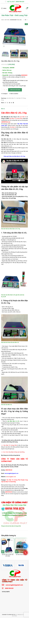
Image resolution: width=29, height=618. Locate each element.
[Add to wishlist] (12, 540)
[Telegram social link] (13, 103)
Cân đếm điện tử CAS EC (21, 554)
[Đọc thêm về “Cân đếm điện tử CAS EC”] (16, 551)
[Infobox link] (14, 1)
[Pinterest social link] (10, 103)
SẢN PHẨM (7, 19)
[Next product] (27, 20)
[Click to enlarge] (3, 46)
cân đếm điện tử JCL (13, 421)
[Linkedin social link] (11, 103)
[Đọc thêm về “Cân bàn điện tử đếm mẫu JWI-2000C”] (2, 551)
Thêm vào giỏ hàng (15, 89)
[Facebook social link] (5, 103)
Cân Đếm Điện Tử (11, 98)
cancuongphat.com (11, 476)
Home (2, 19)
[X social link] (7, 103)
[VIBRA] (7, 565)
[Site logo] (15, 8)
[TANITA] (21, 565)
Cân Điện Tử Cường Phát (15, 118)
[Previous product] (24, 20)
